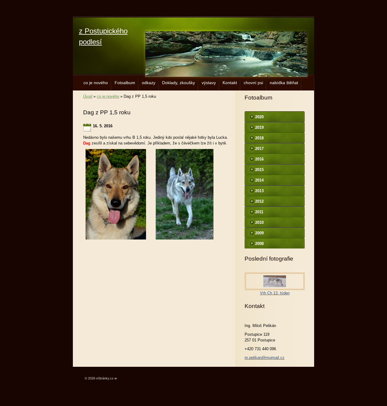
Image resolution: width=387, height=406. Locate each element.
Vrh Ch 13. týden (275, 293)
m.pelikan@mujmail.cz (265, 357)
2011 (259, 212)
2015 (259, 169)
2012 (259, 201)
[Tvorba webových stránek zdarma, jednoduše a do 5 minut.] (116, 378)
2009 (259, 233)
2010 (259, 222)
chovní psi (253, 82)
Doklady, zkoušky (178, 82)
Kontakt (230, 82)
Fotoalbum (125, 82)
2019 (259, 127)
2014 (259, 180)
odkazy (148, 82)
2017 (259, 148)
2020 (259, 117)
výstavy (209, 82)
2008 (259, 243)
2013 (259, 191)
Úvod (87, 96)
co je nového (95, 82)
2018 (259, 138)
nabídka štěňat (284, 82)
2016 (259, 159)
